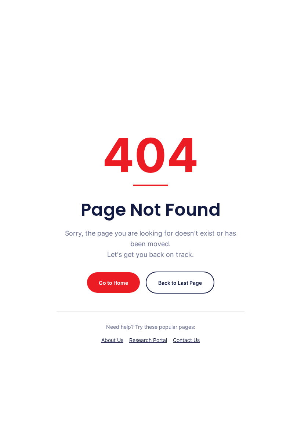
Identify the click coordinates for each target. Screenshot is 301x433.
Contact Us (186, 340)
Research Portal (148, 340)
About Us (112, 340)
